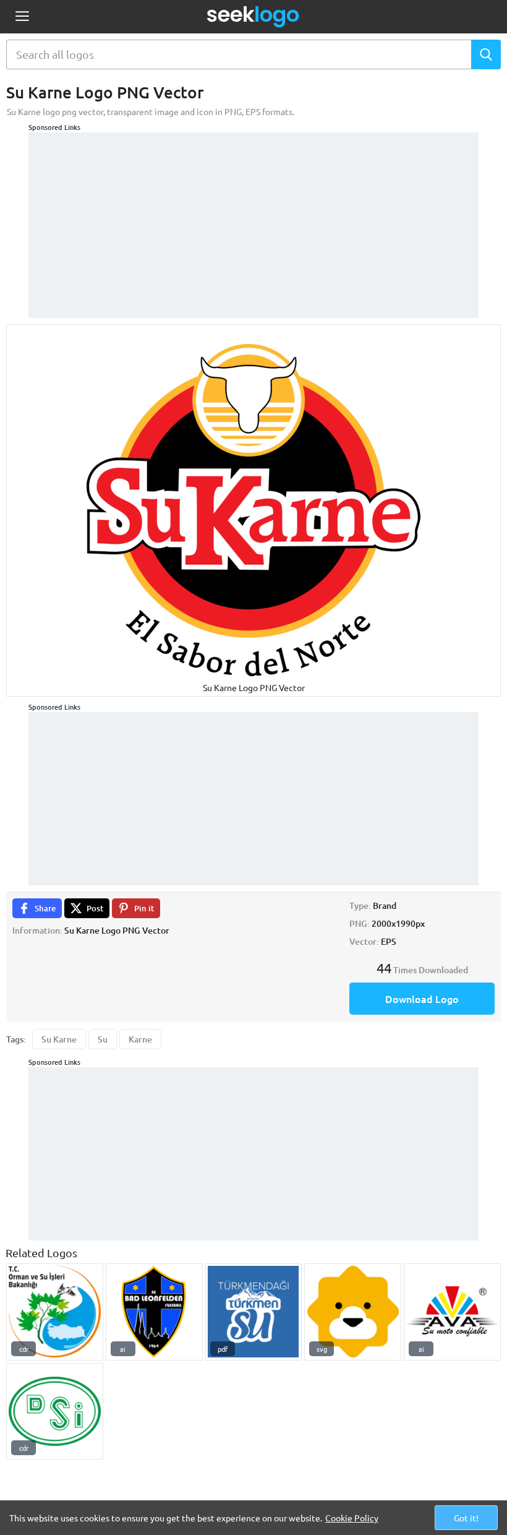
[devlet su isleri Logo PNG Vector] (54, 1411)
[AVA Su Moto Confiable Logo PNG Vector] (452, 1312)
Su (103, 1039)
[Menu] (22, 17)
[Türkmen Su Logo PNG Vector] (253, 1312)
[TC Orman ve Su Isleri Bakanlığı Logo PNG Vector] (54, 1312)
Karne (140, 1039)
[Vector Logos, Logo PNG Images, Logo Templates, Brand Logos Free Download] (253, 16)
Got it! (466, 1517)
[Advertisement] (253, 219)
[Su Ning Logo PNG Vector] (352, 1312)
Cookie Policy (351, 1517)
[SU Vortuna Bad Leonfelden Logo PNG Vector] (154, 1312)
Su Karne (59, 1039)
